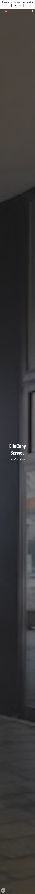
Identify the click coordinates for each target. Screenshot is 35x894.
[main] (17, 451)
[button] (2, 11)
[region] (17, 4)
